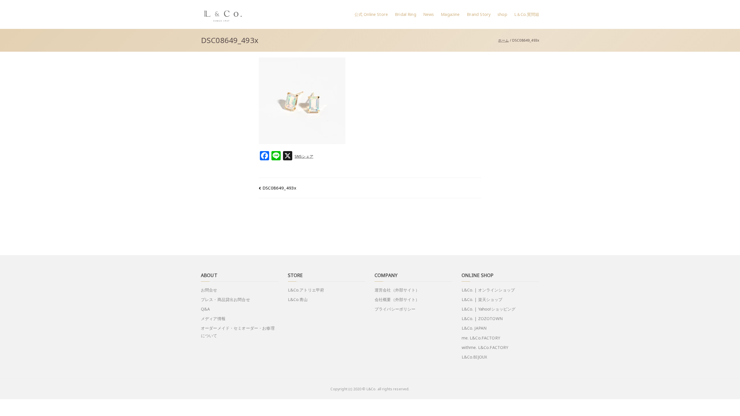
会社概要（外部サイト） (397, 299)
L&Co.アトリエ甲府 (306, 290)
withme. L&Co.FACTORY (485, 347)
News (428, 14)
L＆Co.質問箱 (526, 14)
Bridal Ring (405, 14)
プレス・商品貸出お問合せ (225, 299)
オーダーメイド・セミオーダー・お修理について (238, 331)
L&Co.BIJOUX (474, 357)
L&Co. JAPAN (474, 328)
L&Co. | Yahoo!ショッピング (489, 309)
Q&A (205, 309)
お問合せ (209, 290)
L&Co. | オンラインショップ (488, 290)
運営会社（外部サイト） (397, 290)
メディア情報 (213, 318)
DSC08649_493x (279, 188)
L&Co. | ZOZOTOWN (482, 318)
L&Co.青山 (298, 299)
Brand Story (479, 14)
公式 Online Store (371, 14)
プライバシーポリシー (395, 309)
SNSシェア (304, 156)
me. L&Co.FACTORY (481, 338)
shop (502, 14)
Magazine (450, 14)
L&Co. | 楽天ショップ (482, 299)
